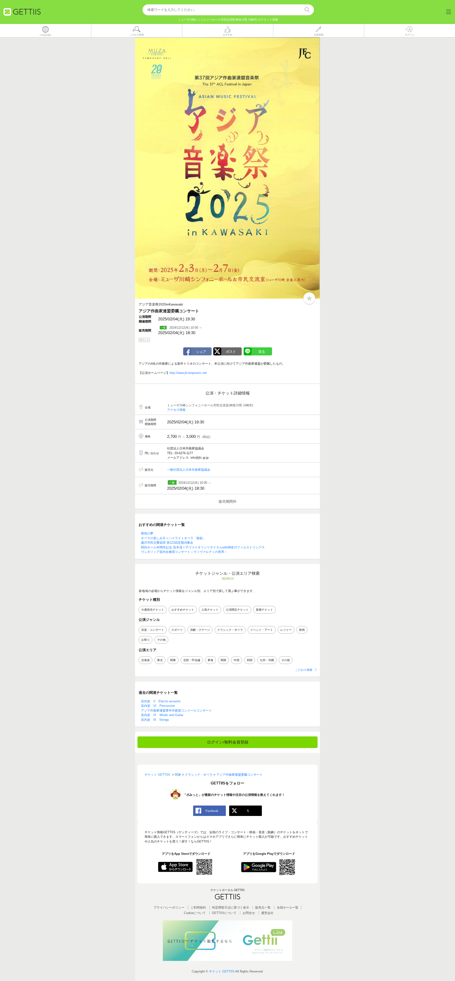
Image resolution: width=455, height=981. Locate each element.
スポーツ (177, 630)
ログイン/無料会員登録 (227, 742)
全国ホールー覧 (287, 907)
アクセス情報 (176, 410)
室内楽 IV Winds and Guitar (162, 715)
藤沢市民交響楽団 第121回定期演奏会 (167, 542)
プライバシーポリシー (169, 907)
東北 (160, 660)
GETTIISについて (224, 913)
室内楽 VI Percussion (158, 706)
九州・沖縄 (267, 660)
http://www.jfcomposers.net (188, 373)
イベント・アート (261, 630)
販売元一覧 (263, 907)
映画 (302, 630)
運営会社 (267, 913)
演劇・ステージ (200, 630)
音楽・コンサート (152, 630)
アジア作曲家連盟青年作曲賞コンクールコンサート (176, 710)
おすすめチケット (182, 609)
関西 (223, 660)
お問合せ (249, 913)
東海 (210, 660)
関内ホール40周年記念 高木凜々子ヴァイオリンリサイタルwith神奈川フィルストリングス (203, 547)
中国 (236, 660)
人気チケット (209, 609)
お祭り (145, 639)
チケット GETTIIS (222, 971)
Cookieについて (195, 913)
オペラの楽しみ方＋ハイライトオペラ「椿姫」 (173, 538)
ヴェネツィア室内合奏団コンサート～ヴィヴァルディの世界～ (184, 552)
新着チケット (264, 609)
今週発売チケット (152, 609)
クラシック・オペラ (230, 630)
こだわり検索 (303, 670)
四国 (249, 660)
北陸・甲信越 (191, 660)
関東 (173, 660)
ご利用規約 (198, 907)
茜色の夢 (147, 533)
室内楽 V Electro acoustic (161, 701)
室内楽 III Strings (155, 719)
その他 (161, 639)
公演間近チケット (237, 609)
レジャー (286, 630)
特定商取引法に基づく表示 (230, 907)
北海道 (145, 660)
